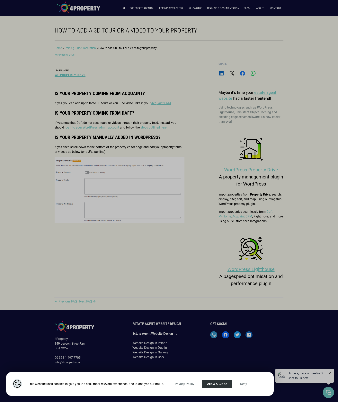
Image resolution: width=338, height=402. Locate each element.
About (260, 8)
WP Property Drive (65, 54)
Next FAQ (86, 301)
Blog (247, 8)
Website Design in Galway (150, 352)
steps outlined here (153, 127)
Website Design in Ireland (149, 343)
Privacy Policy (184, 384)
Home (58, 48)
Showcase (195, 8)
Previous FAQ (67, 301)
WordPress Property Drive (251, 170)
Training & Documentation (223, 8)
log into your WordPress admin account (92, 127)
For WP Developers (171, 8)
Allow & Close (217, 384)
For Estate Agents (141, 8)
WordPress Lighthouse (251, 269)
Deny (243, 384)
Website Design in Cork (148, 357)
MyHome (224, 216)
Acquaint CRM (161, 103)
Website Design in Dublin (149, 347)
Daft (269, 212)
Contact (275, 8)
